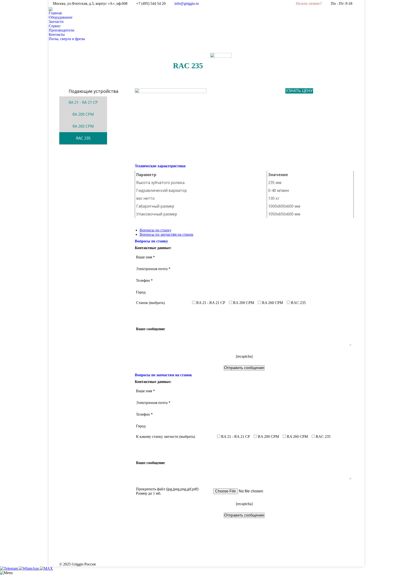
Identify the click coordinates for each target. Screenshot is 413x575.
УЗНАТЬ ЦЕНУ (299, 91)
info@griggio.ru (186, 3)
